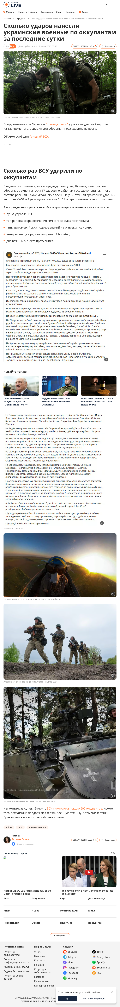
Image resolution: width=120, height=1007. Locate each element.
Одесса (36, 922)
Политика (66, 922)
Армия (33, 12)
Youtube (72, 951)
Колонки (70, 12)
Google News (104, 957)
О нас (37, 951)
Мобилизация (69, 910)
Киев (7, 910)
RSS (99, 972)
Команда (39, 976)
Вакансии (39, 956)
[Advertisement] (57, 153)
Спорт (59, 12)
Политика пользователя (12, 953)
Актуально (38, 898)
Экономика (47, 12)
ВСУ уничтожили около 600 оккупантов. (75, 808)
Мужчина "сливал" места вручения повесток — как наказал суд (97, 401)
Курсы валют (41, 981)
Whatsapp (73, 978)
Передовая (20, 18)
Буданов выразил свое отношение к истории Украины (56, 401)
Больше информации (94, 998)
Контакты (39, 960)
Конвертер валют (44, 985)
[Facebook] (13, 844)
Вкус (63, 898)
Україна (10, 12)
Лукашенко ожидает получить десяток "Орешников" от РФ (16, 401)
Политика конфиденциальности (16, 961)
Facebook (73, 972)
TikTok (100, 951)
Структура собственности (43, 971)
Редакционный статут (16, 966)
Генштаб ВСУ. (39, 136)
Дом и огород (96, 898)
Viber (71, 962)
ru (107, 4)
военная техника (37, 827)
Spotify (101, 962)
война (9, 827)
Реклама (39, 964)
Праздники (95, 922)
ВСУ (20, 827)
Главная (7, 18)
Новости (22, 12)
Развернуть (60, 935)
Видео (85, 12)
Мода (91, 910)
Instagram (73, 967)
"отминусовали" (57, 124)
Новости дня (11, 922)
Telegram (73, 957)
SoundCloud (103, 967)
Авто (6, 898)
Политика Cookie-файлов (14, 977)
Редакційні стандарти (16, 971)
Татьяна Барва (20, 839)
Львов (35, 910)
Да (67, 998)
